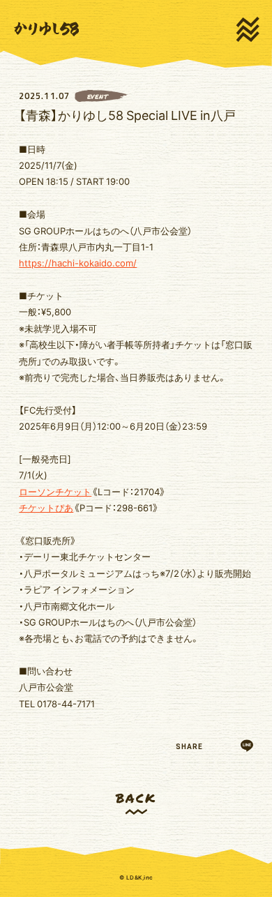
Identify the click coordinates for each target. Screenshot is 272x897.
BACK (136, 797)
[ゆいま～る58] (47, 29)
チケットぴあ (46, 507)
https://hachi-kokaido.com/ (78, 262)
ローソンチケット (55, 491)
